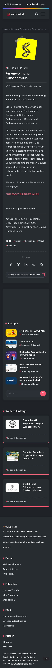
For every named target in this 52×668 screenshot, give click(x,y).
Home (5, 29)
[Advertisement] (26, 307)
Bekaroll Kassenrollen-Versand (30, 366)
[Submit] (43, 393)
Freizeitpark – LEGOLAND (32, 330)
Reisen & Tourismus (20, 29)
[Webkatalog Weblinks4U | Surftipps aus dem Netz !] (16, 14)
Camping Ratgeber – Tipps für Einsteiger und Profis (33, 455)
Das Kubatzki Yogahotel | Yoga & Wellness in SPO (33, 423)
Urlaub (41, 241)
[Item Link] (11, 333)
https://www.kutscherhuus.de (22, 193)
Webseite (11, 246)
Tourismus (30, 241)
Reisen (18, 241)
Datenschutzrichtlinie (28, 660)
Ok (46, 659)
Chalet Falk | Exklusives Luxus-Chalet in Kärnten (32, 487)
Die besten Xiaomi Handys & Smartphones (32, 353)
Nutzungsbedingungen (21, 663)
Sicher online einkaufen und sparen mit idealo (31, 379)
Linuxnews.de (26, 341)
